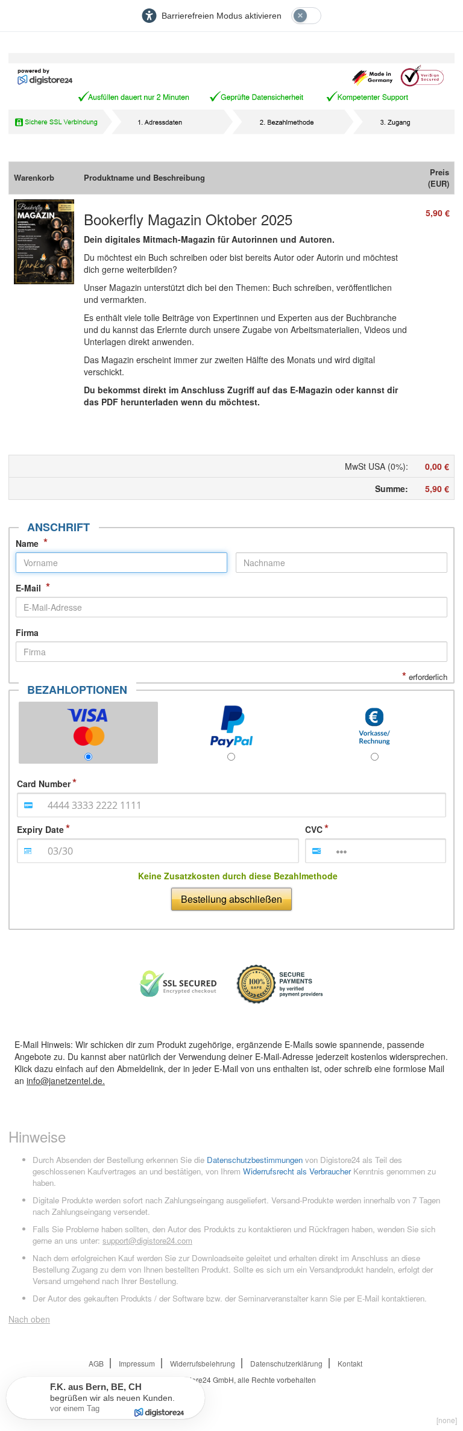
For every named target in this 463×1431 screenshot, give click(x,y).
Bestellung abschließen (231, 899)
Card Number (44, 784)
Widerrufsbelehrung (202, 1363)
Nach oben (29, 1319)
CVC (314, 829)
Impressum (137, 1363)
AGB (96, 1363)
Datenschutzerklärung (286, 1363)
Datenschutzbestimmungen (255, 1159)
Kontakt (350, 1363)
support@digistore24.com (147, 1240)
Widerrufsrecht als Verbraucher (297, 1171)
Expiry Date (40, 829)
